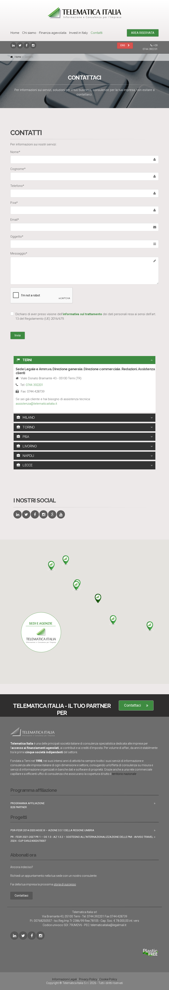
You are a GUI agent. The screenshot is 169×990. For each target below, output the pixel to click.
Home (15, 33)
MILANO (28, 418)
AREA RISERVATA (142, 32)
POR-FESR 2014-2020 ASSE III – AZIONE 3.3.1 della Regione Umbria (52, 830)
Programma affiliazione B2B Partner (28, 805)
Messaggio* (18, 253)
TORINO (28, 427)
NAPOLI (28, 456)
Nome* (15, 152)
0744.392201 (34, 385)
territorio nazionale (124, 774)
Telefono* (17, 186)
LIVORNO (29, 446)
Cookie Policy (108, 979)
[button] (98, 599)
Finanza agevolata (52, 33)
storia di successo (65, 884)
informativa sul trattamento (82, 314)
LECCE (27, 465)
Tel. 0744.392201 (93, 916)
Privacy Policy (88, 979)
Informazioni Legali (64, 979)
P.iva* (14, 203)
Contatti (96, 33)
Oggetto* (16, 236)
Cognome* (18, 169)
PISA (25, 437)
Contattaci (132, 705)
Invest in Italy (78, 33)
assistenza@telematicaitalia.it (36, 403)
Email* (14, 220)
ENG (123, 45)
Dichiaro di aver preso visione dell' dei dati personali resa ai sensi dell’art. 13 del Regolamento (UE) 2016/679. (85, 316)
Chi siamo (29, 33)
